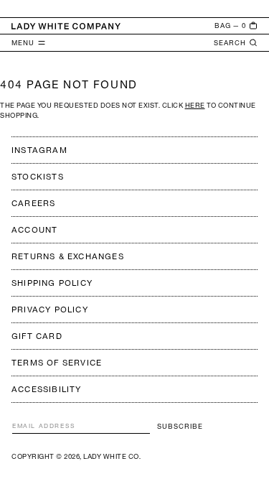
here (195, 105)
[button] (236, 26)
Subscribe (180, 426)
